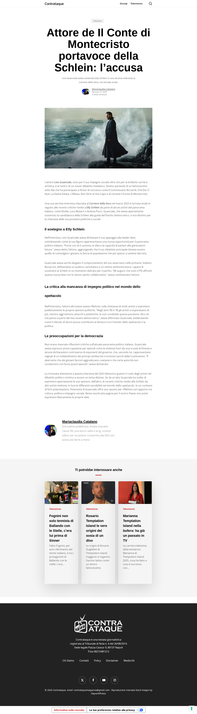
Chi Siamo (68, 660)
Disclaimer (112, 660)
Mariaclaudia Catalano (103, 88)
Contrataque (54, 3)
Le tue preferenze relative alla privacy (112, 710)
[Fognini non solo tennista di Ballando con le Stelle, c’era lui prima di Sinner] (61, 532)
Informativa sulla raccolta (69, 710)
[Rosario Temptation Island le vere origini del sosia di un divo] (98, 532)
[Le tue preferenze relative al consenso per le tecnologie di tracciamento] (192, 709)
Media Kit (129, 660)
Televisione (97, 21)
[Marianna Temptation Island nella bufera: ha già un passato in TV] (135, 532)
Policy (97, 660)
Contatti (84, 660)
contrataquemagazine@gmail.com (91, 690)
